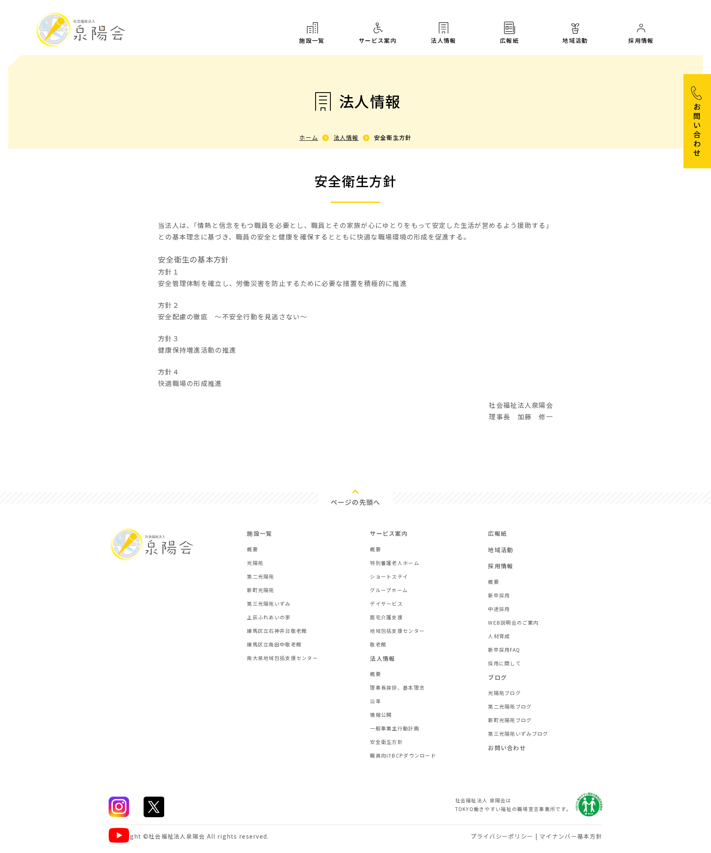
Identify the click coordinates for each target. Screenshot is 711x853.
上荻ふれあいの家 (268, 617)
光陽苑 (255, 562)
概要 (252, 549)
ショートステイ (389, 576)
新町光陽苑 (260, 589)
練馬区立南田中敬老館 (274, 644)
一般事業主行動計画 (394, 728)
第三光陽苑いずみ (268, 603)
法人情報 (443, 40)
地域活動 (575, 40)
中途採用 (499, 608)
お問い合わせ (507, 748)
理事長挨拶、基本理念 (397, 687)
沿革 (375, 700)
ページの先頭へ (356, 502)
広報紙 (509, 40)
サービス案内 (378, 40)
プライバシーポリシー (502, 836)
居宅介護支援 (386, 617)
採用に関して (504, 663)
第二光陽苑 (260, 576)
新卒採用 (499, 595)
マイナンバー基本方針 (570, 836)
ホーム (308, 137)
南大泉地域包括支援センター (282, 657)
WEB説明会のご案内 (513, 622)
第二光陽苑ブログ (510, 706)
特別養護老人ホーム (394, 562)
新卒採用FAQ (504, 649)
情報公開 (381, 714)
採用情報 (641, 40)
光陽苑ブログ (504, 692)
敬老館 (378, 644)
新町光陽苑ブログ (510, 719)
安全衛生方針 (386, 741)
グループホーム (389, 589)
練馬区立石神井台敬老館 (277, 630)
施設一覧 (312, 40)
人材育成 (499, 635)
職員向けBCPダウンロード (403, 755)
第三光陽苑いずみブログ (518, 733)
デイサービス (386, 603)
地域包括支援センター (397, 630)
